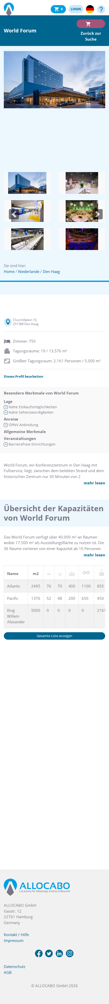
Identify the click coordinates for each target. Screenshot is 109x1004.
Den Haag (51, 271)
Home (9, 271)
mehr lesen (94, 482)
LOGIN (76, 9)
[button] (14, 214)
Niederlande (28, 271)
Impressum (14, 940)
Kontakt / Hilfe (16, 934)
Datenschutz (14, 966)
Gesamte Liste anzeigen (54, 636)
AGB (8, 972)
